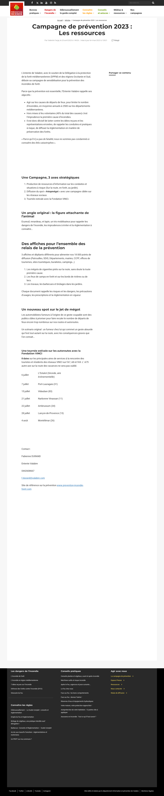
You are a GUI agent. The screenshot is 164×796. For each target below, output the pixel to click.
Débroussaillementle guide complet (69, 11)
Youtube (38, 791)
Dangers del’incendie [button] (50, 11)
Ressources (115, 684)
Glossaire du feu (17, 693)
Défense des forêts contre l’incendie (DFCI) (26, 689)
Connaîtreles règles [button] (88, 11)
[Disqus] (57, 546)
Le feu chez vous (67, 689)
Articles (67, 20)
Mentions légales (147, 791)
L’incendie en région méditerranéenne (24, 680)
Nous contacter (116, 689)
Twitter (21, 791)
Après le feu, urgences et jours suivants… (76, 684)
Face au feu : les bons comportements (75, 693)
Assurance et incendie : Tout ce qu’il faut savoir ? (78, 716)
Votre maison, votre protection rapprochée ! (76, 705)
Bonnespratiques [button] (34, 11)
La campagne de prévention (121, 676)
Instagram (47, 791)
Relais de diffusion (117, 693)
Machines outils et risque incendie (73, 680)
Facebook (12, 791)
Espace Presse (116, 680)
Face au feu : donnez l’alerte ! (71, 697)
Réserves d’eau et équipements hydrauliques (77, 701)
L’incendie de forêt (17, 676)
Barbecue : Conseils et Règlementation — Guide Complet (31, 728)
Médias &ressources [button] (119, 11)
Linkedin (29, 791)
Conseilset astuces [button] (103, 11)
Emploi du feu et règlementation (22, 717)
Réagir (116, 40)
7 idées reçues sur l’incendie (21, 684)
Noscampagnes (136, 11)
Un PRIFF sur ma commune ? (21, 739)
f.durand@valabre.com (33, 478)
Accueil (60, 20)
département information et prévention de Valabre (121, 791)
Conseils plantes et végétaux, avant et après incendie (80, 676)
